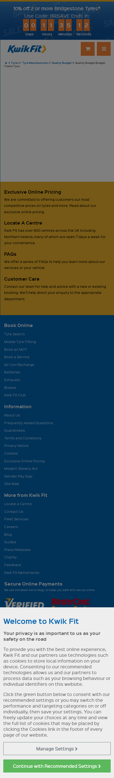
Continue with (55, 766)
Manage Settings (55, 748)
